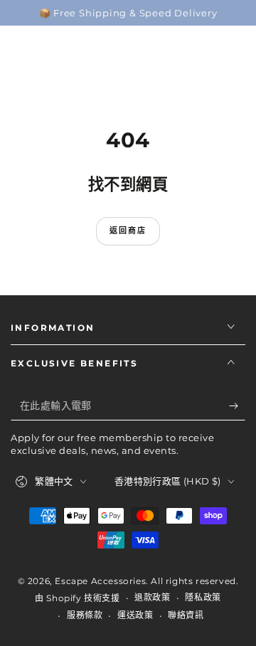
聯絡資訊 (185, 615)
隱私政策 (202, 597)
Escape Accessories (100, 581)
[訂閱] (237, 406)
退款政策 (152, 597)
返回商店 (128, 230)
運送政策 (135, 615)
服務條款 (84, 615)
